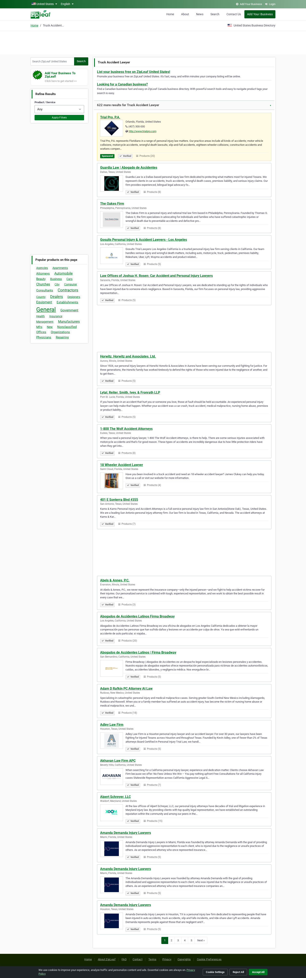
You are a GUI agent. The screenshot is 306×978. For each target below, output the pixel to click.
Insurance (55, 316)
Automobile (63, 273)
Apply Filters (59, 117)
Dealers (56, 296)
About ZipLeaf (107, 959)
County (41, 297)
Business (56, 279)
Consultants (44, 290)
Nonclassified (67, 327)
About (185, 14)
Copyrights (184, 959)
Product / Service (45, 102)
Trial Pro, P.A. (110, 117)
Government (69, 310)
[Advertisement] (153, 42)
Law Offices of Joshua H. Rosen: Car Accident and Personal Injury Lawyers (156, 276)
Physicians (43, 337)
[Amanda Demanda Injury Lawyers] (113, 849)
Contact (137, 959)
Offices (41, 332)
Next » (201, 940)
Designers (73, 297)
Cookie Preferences (209, 959)
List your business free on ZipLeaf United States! (133, 72)
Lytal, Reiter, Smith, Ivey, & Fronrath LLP (130, 392)
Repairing (62, 337)
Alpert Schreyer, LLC (115, 797)
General (46, 309)
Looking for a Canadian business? (122, 84)
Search (214, 14)
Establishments (67, 302)
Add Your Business (260, 14)
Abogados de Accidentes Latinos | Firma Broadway (138, 652)
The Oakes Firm (112, 204)
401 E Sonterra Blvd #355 (119, 500)
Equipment (44, 302)
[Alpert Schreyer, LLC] (113, 813)
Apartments (60, 268)
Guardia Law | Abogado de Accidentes (128, 167)
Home (170, 14)
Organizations (60, 332)
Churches (43, 284)
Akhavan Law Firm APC (118, 761)
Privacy (167, 959)
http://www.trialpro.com (142, 131)
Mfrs (39, 327)
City (57, 284)
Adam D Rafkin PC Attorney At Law (126, 689)
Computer (70, 284)
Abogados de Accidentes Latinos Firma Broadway (137, 616)
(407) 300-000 (136, 126)
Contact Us (233, 14)
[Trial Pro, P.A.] (113, 129)
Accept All (258, 972)
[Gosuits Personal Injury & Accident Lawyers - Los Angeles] (113, 256)
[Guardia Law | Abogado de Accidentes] (113, 184)
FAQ (124, 959)
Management (44, 321)
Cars (69, 279)
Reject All (238, 972)
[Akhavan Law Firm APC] (113, 777)
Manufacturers (69, 322)
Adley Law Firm (111, 725)
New (50, 327)
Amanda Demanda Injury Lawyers (125, 833)
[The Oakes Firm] (113, 220)
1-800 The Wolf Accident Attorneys (126, 429)
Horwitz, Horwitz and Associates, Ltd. (128, 356)
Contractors (68, 290)
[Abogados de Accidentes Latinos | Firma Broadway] (113, 669)
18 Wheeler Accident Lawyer (121, 465)
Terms (152, 959)
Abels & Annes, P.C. (114, 580)
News (199, 14)
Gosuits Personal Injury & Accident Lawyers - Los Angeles (143, 240)
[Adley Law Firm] (113, 741)
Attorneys (43, 273)
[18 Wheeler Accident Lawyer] (113, 481)
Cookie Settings (215, 972)
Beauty (41, 279)
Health (40, 316)
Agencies (42, 268)
